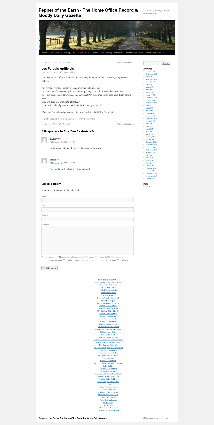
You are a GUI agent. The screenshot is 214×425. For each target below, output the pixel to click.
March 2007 (150, 92)
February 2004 (151, 168)
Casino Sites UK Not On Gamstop (108, 342)
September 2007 (151, 79)
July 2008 (149, 76)
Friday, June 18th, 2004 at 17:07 (62, 142)
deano (53, 138)
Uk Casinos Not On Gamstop (85, 52)
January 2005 (150, 139)
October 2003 (150, 178)
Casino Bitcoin (108, 402)
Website (44, 215)
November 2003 (151, 176)
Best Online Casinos (108, 334)
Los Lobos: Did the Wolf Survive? (55, 62)
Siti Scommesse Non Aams (108, 408)
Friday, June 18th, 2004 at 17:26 (62, 163)
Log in (148, 186)
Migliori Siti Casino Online (108, 290)
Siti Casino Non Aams (108, 295)
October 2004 (150, 147)
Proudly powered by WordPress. (157, 418)
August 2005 (150, 121)
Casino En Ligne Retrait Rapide (108, 381)
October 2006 (150, 100)
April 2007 (149, 89)
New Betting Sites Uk (155, 52)
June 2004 (149, 157)
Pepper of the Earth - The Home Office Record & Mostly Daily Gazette (88, 12)
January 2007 (150, 95)
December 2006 (151, 97)
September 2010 (151, 74)
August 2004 (150, 152)
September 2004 (151, 150)
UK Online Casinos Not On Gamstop (108, 329)
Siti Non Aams (108, 405)
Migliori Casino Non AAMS (108, 394)
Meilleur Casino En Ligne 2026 (108, 376)
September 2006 (151, 102)
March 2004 (150, 165)
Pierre (73, 72)
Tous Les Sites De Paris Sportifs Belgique (108, 363)
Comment (45, 224)
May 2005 (149, 129)
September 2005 (151, 118)
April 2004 (149, 163)
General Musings (68, 118)
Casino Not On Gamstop (60, 52)
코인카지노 (108, 384)
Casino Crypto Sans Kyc (108, 371)
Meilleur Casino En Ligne (108, 305)
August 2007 (150, 82)
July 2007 (149, 84)
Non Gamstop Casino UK (108, 345)
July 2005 (149, 123)
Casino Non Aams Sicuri (108, 387)
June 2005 (149, 126)
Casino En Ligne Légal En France (108, 319)
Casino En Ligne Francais (108, 400)
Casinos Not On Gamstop (108, 285)
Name (43, 196)
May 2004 (149, 160)
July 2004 (149, 155)
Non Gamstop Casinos (108, 287)
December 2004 (151, 142)
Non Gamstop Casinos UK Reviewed (108, 282)
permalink (91, 118)
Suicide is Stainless (126, 62)
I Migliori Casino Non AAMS (108, 410)
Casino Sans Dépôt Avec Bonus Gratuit (108, 374)
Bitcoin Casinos (108, 358)
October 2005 (150, 116)
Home (44, 52)
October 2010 (150, 71)
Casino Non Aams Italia (108, 350)
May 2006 (149, 108)
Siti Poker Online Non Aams (108, 392)
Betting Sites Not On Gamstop (108, 355)
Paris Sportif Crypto (108, 300)
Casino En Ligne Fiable (108, 321)
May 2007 (149, 87)
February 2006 (151, 113)
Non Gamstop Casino (108, 292)
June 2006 (149, 105)
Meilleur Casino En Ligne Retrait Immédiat (108, 339)
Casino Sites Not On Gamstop (108, 326)
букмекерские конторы (108, 368)
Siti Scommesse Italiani (108, 332)
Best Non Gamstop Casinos (108, 308)
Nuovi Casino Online (134, 52)
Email (43, 205)
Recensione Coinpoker (108, 397)
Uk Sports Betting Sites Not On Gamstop (108, 347)
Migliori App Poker (108, 389)
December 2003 (151, 173)
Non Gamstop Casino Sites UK (108, 311)
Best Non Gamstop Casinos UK (108, 298)
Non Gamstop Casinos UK (112, 52)
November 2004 (151, 144)
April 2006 (149, 110)
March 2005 (150, 134)
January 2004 (150, 171)
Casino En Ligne (108, 366)
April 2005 (149, 131)
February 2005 (151, 137)
